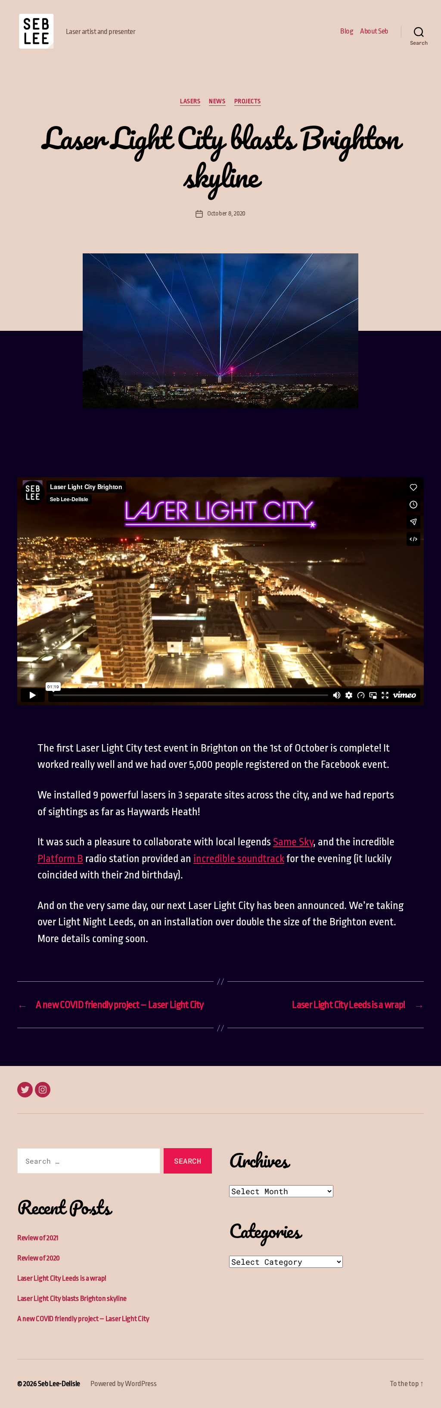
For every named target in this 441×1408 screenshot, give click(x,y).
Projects (247, 101)
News (217, 101)
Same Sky (293, 842)
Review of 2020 (38, 1258)
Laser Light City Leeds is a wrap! (61, 1278)
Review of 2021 (38, 1238)
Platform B (60, 859)
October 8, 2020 (226, 213)
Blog (346, 31)
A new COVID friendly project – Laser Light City (83, 1319)
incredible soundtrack (238, 859)
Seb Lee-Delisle (59, 1384)
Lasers (190, 101)
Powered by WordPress (123, 1384)
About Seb (374, 31)
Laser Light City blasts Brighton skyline (72, 1298)
